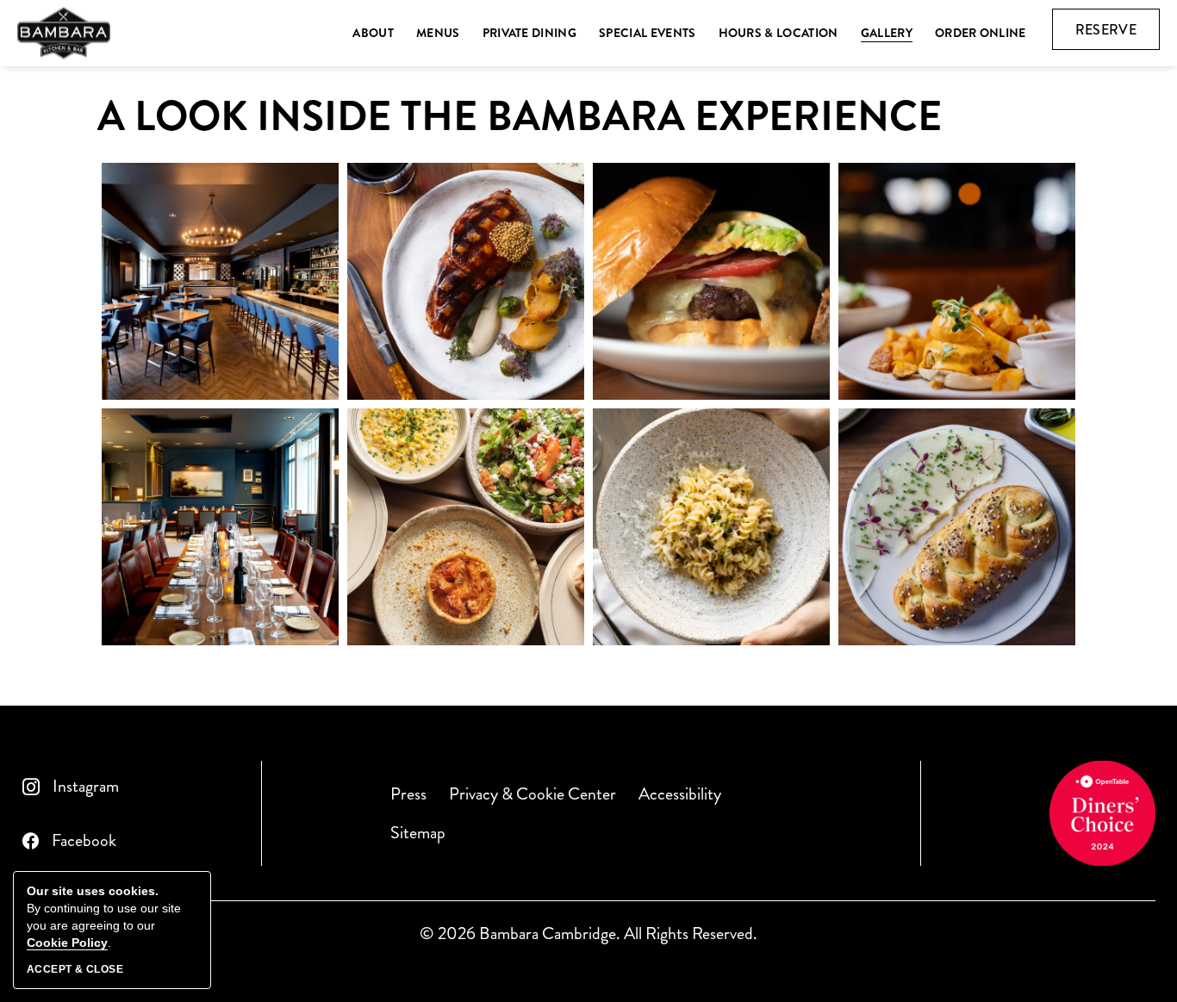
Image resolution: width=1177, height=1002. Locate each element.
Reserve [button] (1117, 34)
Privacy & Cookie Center (532, 793)
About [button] (373, 32)
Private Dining (529, 32)
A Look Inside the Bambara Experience (519, 117)
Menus (438, 32)
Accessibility (679, 793)
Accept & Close (75, 969)
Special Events (647, 32)
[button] (220, 281)
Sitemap (417, 832)
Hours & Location (778, 32)
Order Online (980, 32)
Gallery (886, 32)
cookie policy (67, 942)
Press (408, 793)
